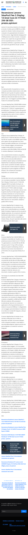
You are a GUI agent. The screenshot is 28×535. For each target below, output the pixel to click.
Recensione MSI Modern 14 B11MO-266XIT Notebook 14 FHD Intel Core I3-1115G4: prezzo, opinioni (13, 437)
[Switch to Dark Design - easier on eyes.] (23, 2)
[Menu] (2, 2)
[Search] (26, 2)
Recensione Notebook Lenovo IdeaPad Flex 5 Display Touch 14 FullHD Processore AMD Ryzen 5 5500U (13, 429)
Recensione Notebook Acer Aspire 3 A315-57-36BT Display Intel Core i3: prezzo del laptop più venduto (7, 486)
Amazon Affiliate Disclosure (17, 525)
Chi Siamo (5, 524)
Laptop (3, 9)
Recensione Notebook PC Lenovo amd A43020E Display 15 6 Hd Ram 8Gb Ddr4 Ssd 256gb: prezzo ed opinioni (13, 464)
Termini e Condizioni (8, 520)
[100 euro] (13, 2)
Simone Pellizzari (10, 9)
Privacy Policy (20, 520)
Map (10, 524)
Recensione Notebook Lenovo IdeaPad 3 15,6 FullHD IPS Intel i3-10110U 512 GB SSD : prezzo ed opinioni (13, 421)
